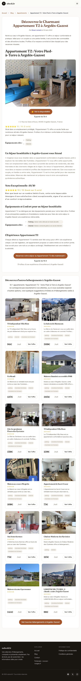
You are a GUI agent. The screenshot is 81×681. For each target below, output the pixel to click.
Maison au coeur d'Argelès (18, 484)
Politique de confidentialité (68, 651)
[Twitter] (73, 674)
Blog (12, 13)
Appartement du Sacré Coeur (56, 484)
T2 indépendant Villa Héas (18, 324)
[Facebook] (68, 674)
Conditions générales (66, 654)
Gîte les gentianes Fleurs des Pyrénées (15, 430)
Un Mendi (11, 376)
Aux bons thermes (14, 537)
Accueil (4, 13)
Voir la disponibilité (40, 111)
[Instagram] (77, 674)
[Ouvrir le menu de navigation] (77, 4)
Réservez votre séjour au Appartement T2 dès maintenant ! (40, 256)
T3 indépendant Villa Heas (54, 429)
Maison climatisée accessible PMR (58, 376)
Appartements (22, 13)
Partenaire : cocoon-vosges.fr (41, 662)
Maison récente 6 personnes (19, 589)
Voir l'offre (31, 344)
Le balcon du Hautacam (53, 324)
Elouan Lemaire (36, 30)
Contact (37, 658)
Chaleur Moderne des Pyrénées (57, 537)
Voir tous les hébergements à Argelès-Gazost (40, 622)
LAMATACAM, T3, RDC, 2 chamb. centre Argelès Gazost (56, 590)
